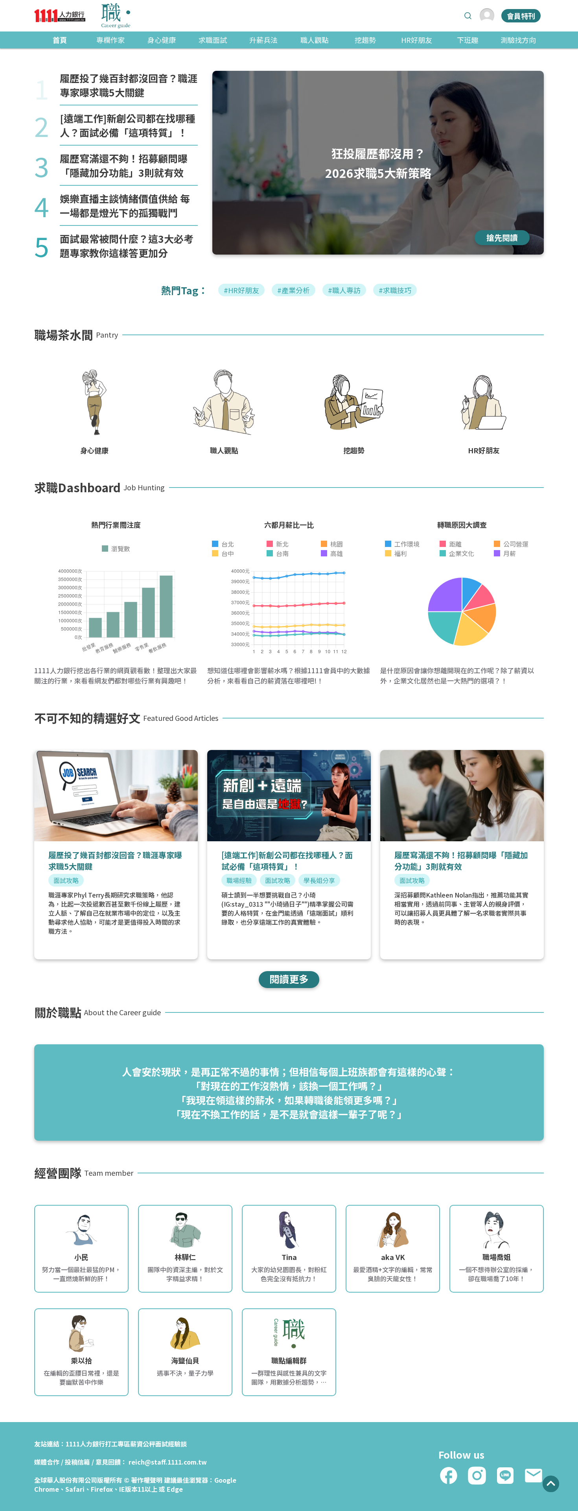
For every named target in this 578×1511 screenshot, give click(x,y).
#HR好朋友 (241, 290)
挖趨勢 (365, 40)
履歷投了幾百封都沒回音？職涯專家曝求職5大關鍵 (128, 85)
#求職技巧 (395, 290)
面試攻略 (66, 880)
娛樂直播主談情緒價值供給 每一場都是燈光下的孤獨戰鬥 (125, 205)
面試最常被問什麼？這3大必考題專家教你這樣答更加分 (126, 245)
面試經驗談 (171, 1443)
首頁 (60, 40)
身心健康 (161, 40)
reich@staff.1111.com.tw (168, 1462)
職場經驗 (239, 880)
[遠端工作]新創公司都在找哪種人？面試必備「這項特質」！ (127, 125)
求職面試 (213, 40)
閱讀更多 (289, 979)
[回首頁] (82, 15)
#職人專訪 (344, 290)
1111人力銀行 (85, 1443)
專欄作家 (110, 40)
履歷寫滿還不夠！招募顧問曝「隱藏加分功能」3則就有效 (124, 165)
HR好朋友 (416, 40)
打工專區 (117, 1443)
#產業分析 (293, 290)
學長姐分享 (319, 880)
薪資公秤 (142, 1443)
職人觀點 (314, 40)
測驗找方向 (518, 40)
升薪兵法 (263, 40)
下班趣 (467, 40)
